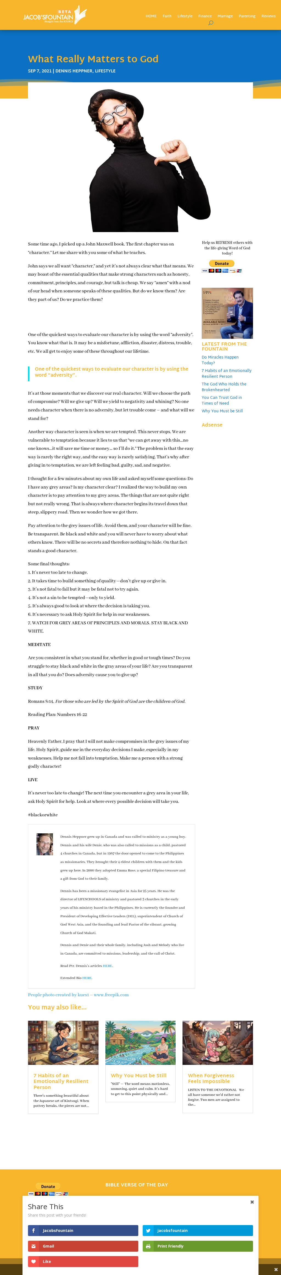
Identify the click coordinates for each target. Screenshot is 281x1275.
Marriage (225, 17)
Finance (205, 17)
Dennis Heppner (73, 71)
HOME (151, 17)
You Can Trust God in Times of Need (222, 400)
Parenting (247, 17)
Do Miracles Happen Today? (220, 360)
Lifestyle (185, 17)
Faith (167, 17)
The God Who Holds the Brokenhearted (224, 387)
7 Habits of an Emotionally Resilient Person (227, 374)
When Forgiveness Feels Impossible (211, 1079)
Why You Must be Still (222, 411)
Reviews (269, 17)
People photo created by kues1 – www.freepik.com (78, 995)
